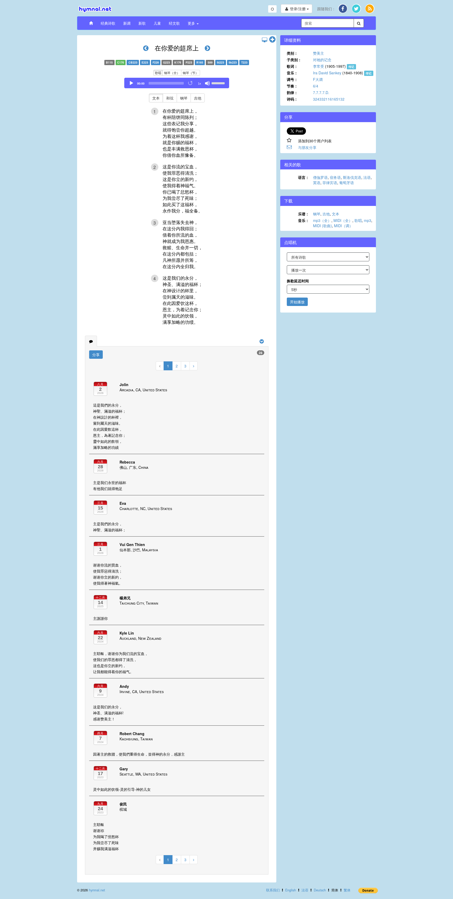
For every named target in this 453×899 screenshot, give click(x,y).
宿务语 (335, 177)
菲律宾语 (329, 182)
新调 (127, 23)
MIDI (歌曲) (322, 225)
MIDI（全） (342, 220)
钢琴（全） (172, 72)
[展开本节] (272, 39)
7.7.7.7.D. (321, 92)
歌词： (292, 66)
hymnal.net (97, 890)
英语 (316, 182)
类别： (292, 53)
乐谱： (303, 213)
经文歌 (174, 23)
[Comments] (91, 341)
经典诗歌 (108, 23)
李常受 (318, 66)
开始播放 (297, 301)
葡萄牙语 (346, 182)
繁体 (347, 890)
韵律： (292, 92)
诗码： (292, 99)
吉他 (197, 98)
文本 (156, 98)
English (290, 890)
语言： (303, 177)
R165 (199, 62)
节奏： (292, 86)
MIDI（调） (343, 225)
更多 (192, 23)
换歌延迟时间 (298, 280)
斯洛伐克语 (352, 177)
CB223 (132, 62)
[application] (176, 83)
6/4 (315, 86)
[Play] (131, 83)
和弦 (170, 98)
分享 (96, 354)
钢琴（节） (190, 72)
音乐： (292, 72)
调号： (292, 79)
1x (199, 83)
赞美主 (318, 53)
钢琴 (183, 98)
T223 (244, 62)
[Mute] (207, 83)
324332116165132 (328, 99)
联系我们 (273, 890)
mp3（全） (322, 220)
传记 (351, 67)
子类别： (294, 59)
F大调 (318, 79)
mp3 (367, 220)
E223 (145, 62)
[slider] (219, 82)
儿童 (157, 23)
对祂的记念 (322, 59)
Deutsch (320, 890)
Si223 (220, 62)
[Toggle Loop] (190, 83)
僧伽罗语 (320, 177)
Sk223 (233, 62)
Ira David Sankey (327, 72)
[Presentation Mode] (264, 39)
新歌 (142, 23)
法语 (367, 177)
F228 (156, 62)
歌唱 (158, 72)
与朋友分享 (307, 147)
